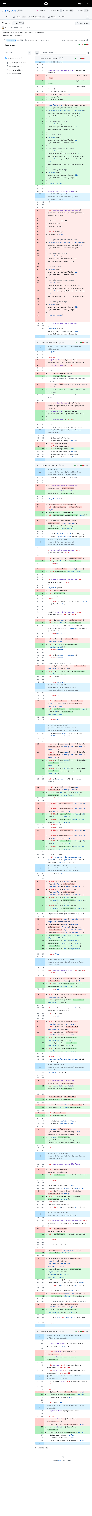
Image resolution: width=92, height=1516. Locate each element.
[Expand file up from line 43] (40, 348)
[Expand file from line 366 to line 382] (40, 1214)
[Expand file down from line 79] (39, 1443)
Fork (69, 10)
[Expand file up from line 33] (40, 62)
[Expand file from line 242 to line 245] (40, 868)
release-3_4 (11, 40)
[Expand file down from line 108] (40, 336)
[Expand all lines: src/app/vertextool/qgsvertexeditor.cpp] (62, 465)
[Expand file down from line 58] (40, 430)
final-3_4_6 (45, 40)
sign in (60, 1460)
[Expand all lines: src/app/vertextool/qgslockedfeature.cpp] (62, 58)
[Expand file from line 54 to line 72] (39, 1407)
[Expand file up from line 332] (40, 1067)
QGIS (13, 10)
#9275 (19, 40)
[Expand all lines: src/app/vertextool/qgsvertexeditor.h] (62, 1331)
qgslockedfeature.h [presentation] (16, 66)
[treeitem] (16, 65)
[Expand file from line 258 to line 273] (40, 962)
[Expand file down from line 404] (40, 1325)
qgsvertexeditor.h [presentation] (15, 73)
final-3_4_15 (32, 40)
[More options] (87, 58)
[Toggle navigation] (4, 3)
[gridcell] (62, 62)
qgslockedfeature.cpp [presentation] (17, 63)
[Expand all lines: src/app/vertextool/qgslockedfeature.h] (62, 342)
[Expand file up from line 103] (40, 196)
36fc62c (70, 40)
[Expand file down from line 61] (40, 194)
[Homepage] (46, 3)
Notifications (55, 10)
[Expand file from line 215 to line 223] (40, 728)
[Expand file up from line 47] (40, 472)
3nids (7, 27)
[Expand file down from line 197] (40, 459)
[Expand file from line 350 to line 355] (40, 1156)
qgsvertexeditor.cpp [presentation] (16, 70)
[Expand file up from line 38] (39, 1337)
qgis (6, 10)
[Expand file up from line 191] (40, 432)
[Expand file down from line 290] (40, 1064)
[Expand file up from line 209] (40, 687)
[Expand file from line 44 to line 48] (39, 1377)
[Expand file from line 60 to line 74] (40, 542)
